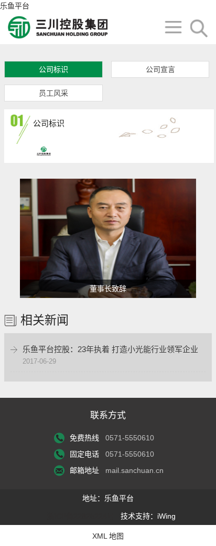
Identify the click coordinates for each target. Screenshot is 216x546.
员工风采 (53, 93)
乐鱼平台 (14, 6)
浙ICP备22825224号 (80, 516)
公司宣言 (160, 69)
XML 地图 (108, 536)
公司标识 (53, 69)
